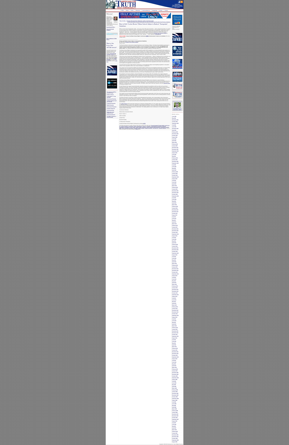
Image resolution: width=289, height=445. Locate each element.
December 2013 (175, 289)
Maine (120, 128)
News (123, 128)
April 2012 (174, 324)
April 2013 (174, 303)
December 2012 (175, 310)
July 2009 (174, 381)
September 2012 (175, 315)
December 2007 (175, 414)
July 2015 (174, 256)
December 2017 (175, 209)
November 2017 (175, 211)
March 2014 (174, 284)
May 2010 (174, 363)
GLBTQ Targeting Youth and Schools (112, 101)
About (127, 10)
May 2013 (174, 301)
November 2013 (175, 291)
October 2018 (175, 194)
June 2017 (174, 218)
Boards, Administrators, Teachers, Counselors (142, 126)
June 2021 (174, 154)
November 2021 (175, 149)
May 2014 (174, 280)
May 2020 (174, 168)
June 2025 (174, 126)
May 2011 (174, 343)
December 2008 (175, 393)
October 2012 (175, 313)
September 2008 (175, 398)
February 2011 (175, 348)
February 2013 (175, 306)
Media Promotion (110, 105)
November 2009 (175, 374)
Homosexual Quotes (111, 114)
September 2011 (175, 336)
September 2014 (175, 273)
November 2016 (175, 230)
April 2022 (174, 140)
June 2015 (174, 258)
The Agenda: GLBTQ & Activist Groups (111, 92)
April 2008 (174, 407)
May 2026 (174, 118)
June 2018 (174, 199)
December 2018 (175, 190)
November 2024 (175, 128)
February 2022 (175, 144)
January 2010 (174, 370)
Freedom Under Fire (111, 108)
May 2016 (174, 241)
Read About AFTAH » (110, 27)
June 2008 (174, 403)
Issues (132, 10)
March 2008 (174, 408)
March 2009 (174, 388)
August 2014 (174, 275)
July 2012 (174, 318)
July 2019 (174, 180)
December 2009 (175, 372)
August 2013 (174, 296)
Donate (160, 10)
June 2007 (174, 424)
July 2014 (174, 277)
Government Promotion (111, 106)
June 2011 (174, 341)
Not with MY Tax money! (129, 128)
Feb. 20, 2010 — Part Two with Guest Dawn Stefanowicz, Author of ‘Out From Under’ (137, 20)
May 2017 (174, 220)
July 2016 (174, 237)
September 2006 (175, 440)
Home (122, 10)
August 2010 (174, 358)
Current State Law (154, 126)
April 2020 (174, 170)
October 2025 (175, 121)
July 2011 (174, 339)
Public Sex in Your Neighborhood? (110, 112)
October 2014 (175, 272)
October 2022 (175, 135)
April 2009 (174, 386)
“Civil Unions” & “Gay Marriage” (111, 97)
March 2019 (174, 185)
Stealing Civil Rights (148, 128)
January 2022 (174, 145)
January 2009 (174, 391)
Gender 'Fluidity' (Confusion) (141, 127)
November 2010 (175, 353)
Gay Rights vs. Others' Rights (129, 127)
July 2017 (174, 216)
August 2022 (174, 137)
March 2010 (174, 367)
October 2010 (175, 355)
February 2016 (175, 244)
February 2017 (175, 225)
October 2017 (175, 213)
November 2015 (175, 249)
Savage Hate (154, 10)
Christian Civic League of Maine (160, 33)
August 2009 (174, 379)
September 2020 (175, 163)
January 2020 (174, 173)
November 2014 (175, 270)
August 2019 (174, 178)
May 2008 (174, 405)
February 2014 (175, 286)
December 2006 (175, 434)
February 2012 (175, 327)
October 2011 (174, 334)
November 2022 (175, 133)
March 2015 (174, 263)
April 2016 (174, 242)
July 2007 (174, 422)
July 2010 (174, 360)
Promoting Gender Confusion (139, 128)
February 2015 (175, 265)
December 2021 (175, 147)
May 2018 (174, 201)
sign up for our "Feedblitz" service (111, 54)
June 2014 (174, 279)
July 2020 (174, 164)
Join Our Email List (146, 10)
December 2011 (175, 331)
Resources (138, 10)
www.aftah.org (158, 34)
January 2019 (174, 189)
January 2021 (174, 159)
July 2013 (174, 298)
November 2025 (175, 119)
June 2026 (174, 116)
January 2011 (174, 350)
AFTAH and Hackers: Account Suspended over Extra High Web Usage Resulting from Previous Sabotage (148, 22)
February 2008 (175, 410)
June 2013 (174, 299)
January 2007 (174, 433)
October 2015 (175, 251)
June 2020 (174, 166)
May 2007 (174, 426)
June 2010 (174, 362)
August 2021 (174, 152)
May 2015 (174, 260)
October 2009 (175, 376)
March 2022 (174, 142)
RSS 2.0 (137, 129)
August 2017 (174, 215)
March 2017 (174, 223)
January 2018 (174, 208)
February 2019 (175, 187)
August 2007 (174, 421)
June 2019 (174, 182)
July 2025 (174, 125)
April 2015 (174, 261)
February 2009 (175, 389)
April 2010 (174, 365)
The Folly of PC (155, 128)
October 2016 (175, 232)
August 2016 (174, 235)
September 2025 (175, 123)
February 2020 (175, 171)
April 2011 (174, 344)
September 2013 (175, 294)
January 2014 (174, 287)
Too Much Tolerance (162, 128)
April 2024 (174, 130)
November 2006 (175, 436)
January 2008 (174, 412)
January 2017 (174, 227)
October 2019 (175, 175)
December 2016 (175, 228)
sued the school (167, 83)
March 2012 (174, 325)
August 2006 (174, 441)
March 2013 (174, 305)
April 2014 (174, 282)
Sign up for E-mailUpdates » (110, 30)
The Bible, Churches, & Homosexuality (111, 117)
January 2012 (174, 329)
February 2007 (175, 431)
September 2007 (175, 419)
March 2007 (174, 429)
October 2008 (175, 396)
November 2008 (175, 395)
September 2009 (175, 377)
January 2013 (174, 308)
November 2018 (175, 192)
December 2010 (175, 351)
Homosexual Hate (110, 110)
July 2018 (174, 197)
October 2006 (175, 438)
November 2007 (175, 415)
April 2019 (174, 183)
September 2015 (175, 253)
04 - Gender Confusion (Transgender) (126, 126)
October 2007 (175, 417)
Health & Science (110, 94)
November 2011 (175, 332)
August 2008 (174, 400)
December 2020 (175, 161)
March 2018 (174, 204)
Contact (166, 10)
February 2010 (175, 369)
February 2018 (175, 206)
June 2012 (174, 320)
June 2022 (174, 138)
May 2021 (174, 156)
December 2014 (175, 268)
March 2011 (174, 346)
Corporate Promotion (111, 103)
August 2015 (174, 254)
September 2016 (175, 234)
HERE (144, 123)
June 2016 (174, 239)
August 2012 (174, 317)
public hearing (124, 103)
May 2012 (174, 322)
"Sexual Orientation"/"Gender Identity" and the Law (160, 125)
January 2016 (174, 246)
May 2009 (174, 384)
